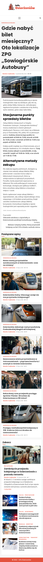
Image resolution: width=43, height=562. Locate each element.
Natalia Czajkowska (8, 73)
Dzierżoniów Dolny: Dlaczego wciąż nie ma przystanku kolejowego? (22, 281)
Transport (34, 537)
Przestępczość (29, 495)
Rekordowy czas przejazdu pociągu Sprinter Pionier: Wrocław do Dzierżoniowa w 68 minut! (22, 380)
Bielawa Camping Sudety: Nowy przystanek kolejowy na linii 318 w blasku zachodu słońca (23, 224)
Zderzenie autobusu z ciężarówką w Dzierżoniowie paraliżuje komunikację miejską (20, 217)
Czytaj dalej (7, 489)
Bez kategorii (8, 466)
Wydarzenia (22, 539)
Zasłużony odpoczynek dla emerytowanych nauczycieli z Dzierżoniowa (9, 528)
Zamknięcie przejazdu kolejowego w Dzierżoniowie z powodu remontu (21, 455)
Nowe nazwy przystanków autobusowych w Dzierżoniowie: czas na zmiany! (22, 247)
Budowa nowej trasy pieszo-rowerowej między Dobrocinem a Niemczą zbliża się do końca (9, 544)
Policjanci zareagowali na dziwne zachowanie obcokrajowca (9, 515)
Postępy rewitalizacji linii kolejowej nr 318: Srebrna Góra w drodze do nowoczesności (22, 414)
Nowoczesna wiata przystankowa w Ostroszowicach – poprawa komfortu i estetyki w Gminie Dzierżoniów (22, 345)
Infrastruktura (24, 537)
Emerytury (29, 524)
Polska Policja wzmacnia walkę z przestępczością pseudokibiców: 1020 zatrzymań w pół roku (9, 500)
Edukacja (22, 524)
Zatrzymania (29, 511)
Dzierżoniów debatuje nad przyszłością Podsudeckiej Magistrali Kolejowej (22, 313)
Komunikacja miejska (8, 22)
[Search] (40, 18)
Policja (21, 495)
